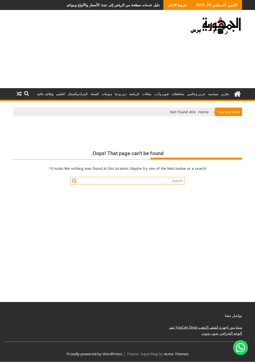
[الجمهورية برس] (237, 93)
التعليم (60, 94)
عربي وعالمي (196, 94)
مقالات (146, 94)
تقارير (225, 94)
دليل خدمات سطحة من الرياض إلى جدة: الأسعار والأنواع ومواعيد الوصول (100, 4)
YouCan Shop (185, 327)
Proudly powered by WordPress (94, 353)
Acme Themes (176, 353)
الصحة (94, 94)
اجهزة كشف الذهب (212, 327)
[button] (240, 347)
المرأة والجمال (78, 94)
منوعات (107, 94)
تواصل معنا (233, 315)
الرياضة (134, 94)
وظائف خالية (45, 94)
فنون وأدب (161, 94)
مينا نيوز (235, 327)
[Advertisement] (91, 51)
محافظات (177, 94)
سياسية (213, 94)
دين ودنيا (121, 94)
